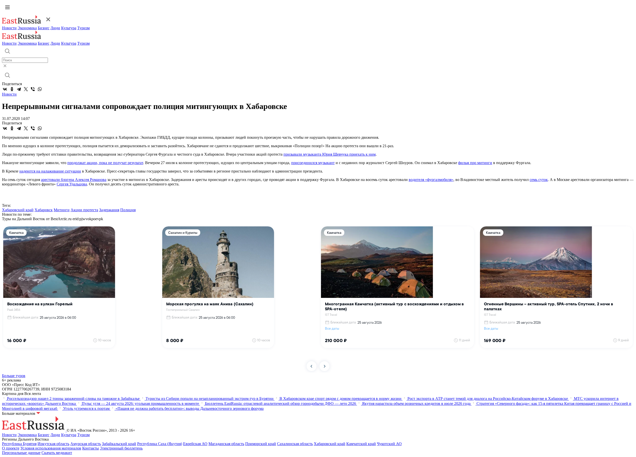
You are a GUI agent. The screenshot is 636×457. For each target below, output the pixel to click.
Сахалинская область (295, 444)
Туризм (83, 28)
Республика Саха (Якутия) (159, 444)
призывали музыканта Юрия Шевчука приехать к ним (329, 154)
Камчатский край (361, 444)
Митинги (62, 210)
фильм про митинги (475, 163)
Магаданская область (226, 444)
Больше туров (13, 376)
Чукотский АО (389, 444)
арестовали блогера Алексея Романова (73, 179)
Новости (9, 28)
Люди (55, 28)
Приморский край (260, 444)
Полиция (128, 210)
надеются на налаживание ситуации (50, 171)
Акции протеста (84, 210)
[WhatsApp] (40, 89)
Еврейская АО (195, 444)
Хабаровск (44, 210)
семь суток (539, 179)
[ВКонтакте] (5, 89)
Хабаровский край (18, 210)
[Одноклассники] (12, 89)
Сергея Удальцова (72, 184)
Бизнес (43, 28)
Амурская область (85, 444)
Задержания (109, 210)
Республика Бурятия (19, 444)
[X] (26, 89)
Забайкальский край (119, 444)
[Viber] (33, 89)
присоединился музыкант (313, 163)
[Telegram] (19, 89)
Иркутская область (53, 444)
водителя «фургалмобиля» (431, 179)
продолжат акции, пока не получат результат (105, 163)
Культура (68, 28)
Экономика (27, 28)
